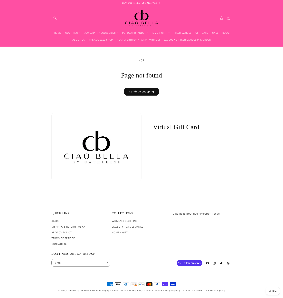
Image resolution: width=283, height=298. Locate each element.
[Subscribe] (106, 263)
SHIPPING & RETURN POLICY (68, 226)
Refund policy (119, 290)
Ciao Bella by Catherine (77, 290)
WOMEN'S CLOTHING (125, 221)
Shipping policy (172, 290)
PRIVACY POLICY (61, 232)
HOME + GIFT (120, 232)
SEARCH (56, 221)
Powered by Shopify (99, 290)
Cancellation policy (215, 290)
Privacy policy (136, 290)
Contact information (193, 290)
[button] (55, 18)
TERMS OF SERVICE (63, 238)
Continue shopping (141, 91)
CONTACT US (59, 244)
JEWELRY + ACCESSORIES (127, 226)
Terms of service (154, 290)
